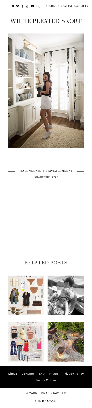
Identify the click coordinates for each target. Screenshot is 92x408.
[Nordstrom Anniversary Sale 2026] (26, 314)
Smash (52, 400)
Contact (28, 374)
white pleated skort (46, 21)
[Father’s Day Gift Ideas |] (66, 314)
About (12, 374)
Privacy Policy (73, 374)
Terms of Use (46, 380)
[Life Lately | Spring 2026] (66, 360)
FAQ (42, 374)
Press (53, 374)
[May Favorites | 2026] (26, 360)
